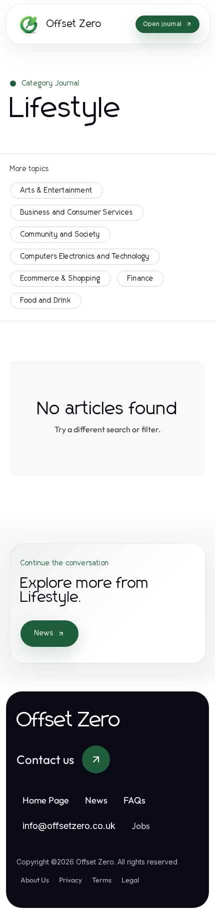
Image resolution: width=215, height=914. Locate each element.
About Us (34, 879)
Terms (102, 879)
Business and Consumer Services (76, 212)
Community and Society (60, 234)
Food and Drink (45, 300)
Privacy (70, 879)
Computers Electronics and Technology (85, 256)
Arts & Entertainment (56, 190)
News (44, 633)
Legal (130, 879)
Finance (141, 278)
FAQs (135, 800)
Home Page (45, 800)
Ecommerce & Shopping (60, 278)
